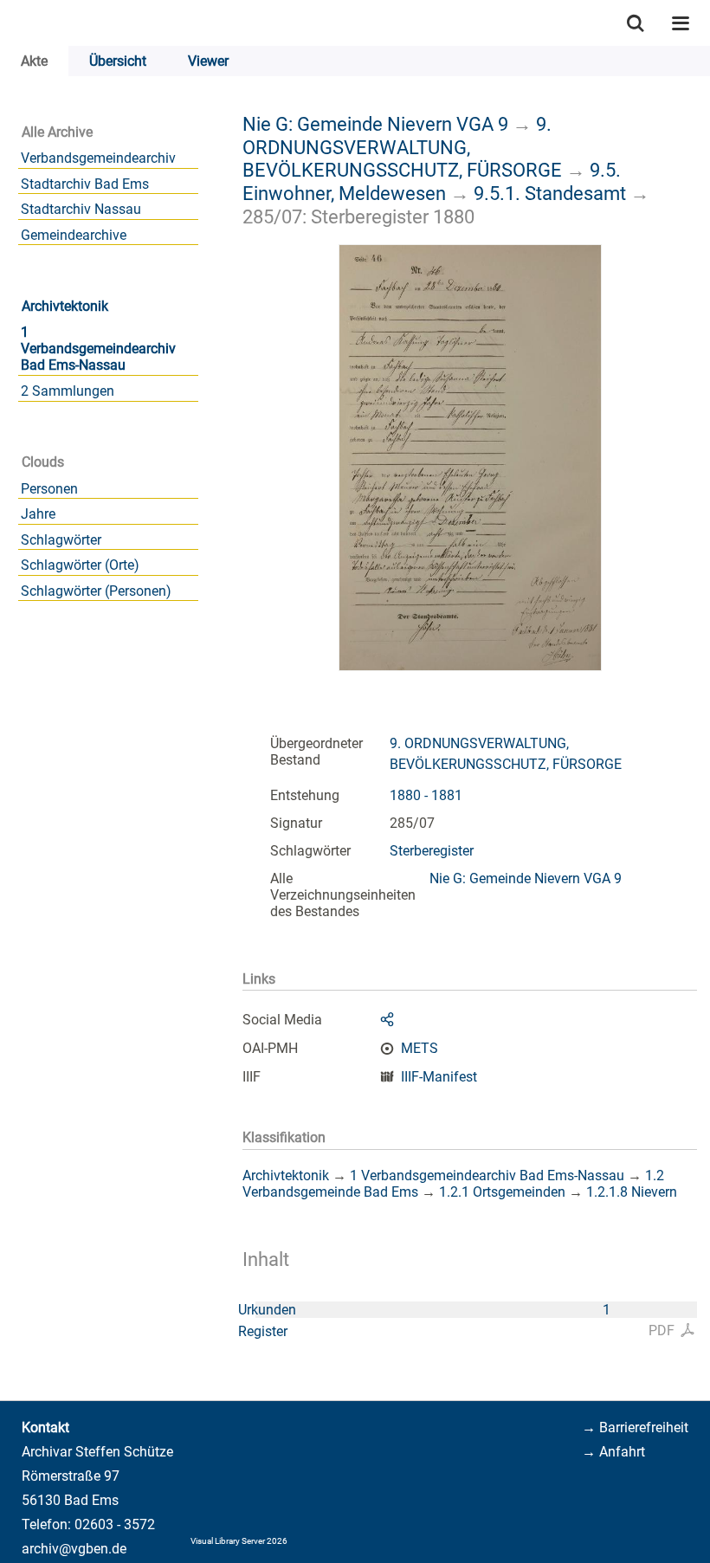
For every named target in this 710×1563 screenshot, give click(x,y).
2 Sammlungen (67, 391)
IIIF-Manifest (439, 1077)
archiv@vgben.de (74, 1548)
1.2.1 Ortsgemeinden (502, 1192)
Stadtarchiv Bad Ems (85, 184)
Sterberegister (432, 851)
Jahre (38, 514)
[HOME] (8, 23)
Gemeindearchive (73, 235)
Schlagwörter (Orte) (80, 565)
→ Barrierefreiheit (635, 1427)
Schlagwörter (61, 540)
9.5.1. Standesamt (550, 193)
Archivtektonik (65, 306)
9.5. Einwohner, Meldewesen (431, 181)
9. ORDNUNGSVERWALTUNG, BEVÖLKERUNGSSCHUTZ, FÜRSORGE (402, 147)
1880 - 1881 (426, 795)
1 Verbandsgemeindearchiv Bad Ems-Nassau (98, 348)
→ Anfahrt (613, 1452)
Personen (49, 489)
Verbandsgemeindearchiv (98, 158)
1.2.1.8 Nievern (631, 1192)
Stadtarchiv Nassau (81, 209)
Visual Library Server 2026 (238, 1541)
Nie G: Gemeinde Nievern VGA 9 (375, 124)
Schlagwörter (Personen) (96, 591)
